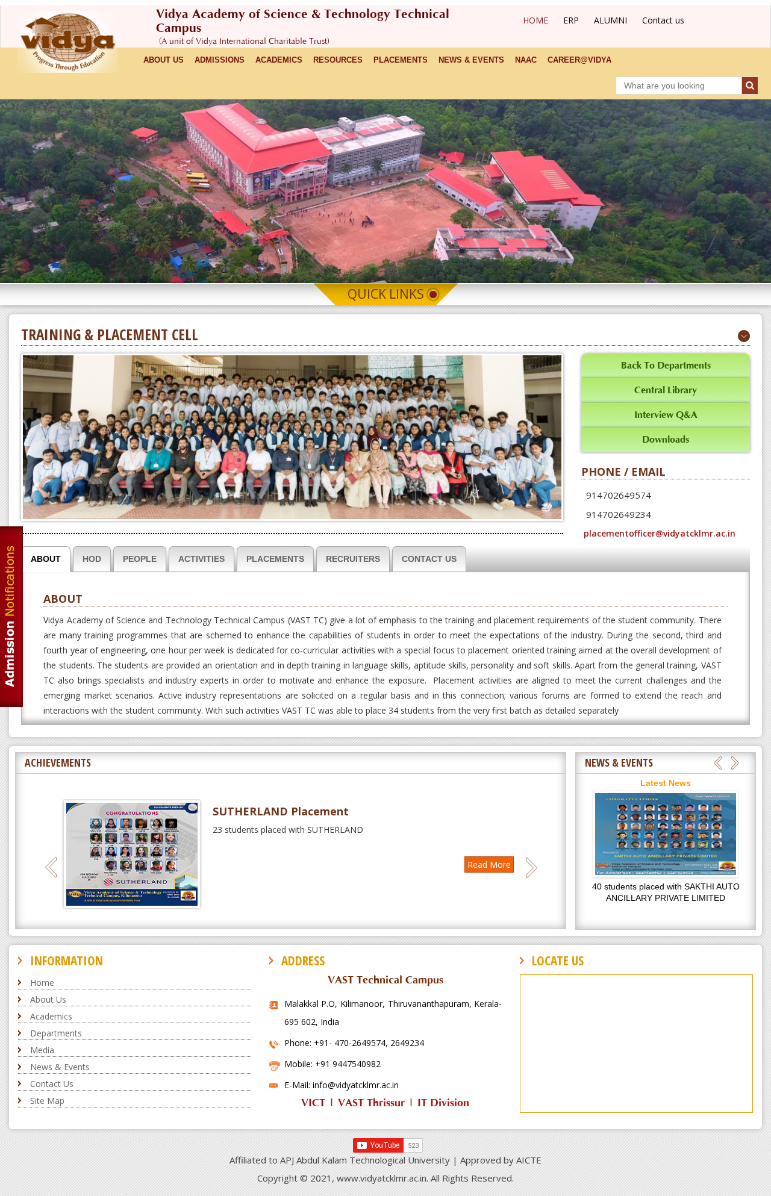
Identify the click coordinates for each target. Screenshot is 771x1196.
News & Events (60, 1067)
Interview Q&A (666, 415)
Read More (495, 864)
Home (42, 982)
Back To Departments (666, 365)
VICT (313, 1103)
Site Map (47, 1100)
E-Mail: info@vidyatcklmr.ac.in (341, 1085)
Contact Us (429, 559)
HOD (92, 559)
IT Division (443, 1103)
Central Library (665, 390)
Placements (400, 59)
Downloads (665, 439)
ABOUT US (163, 59)
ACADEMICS (278, 59)
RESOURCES (338, 59)
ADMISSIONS (220, 59)
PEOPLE (140, 559)
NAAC (526, 59)
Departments (56, 1033)
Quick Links (386, 293)
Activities (201, 559)
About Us (48, 999)
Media (42, 1050)
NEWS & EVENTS (471, 59)
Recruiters (353, 559)
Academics (51, 1016)
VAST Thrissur (371, 1103)
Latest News (665, 783)
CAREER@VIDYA (579, 59)
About (46, 559)
